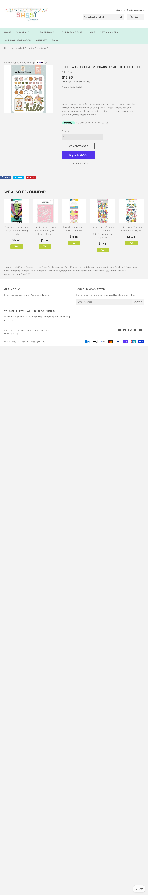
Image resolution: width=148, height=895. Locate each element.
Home (7, 32)
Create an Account (135, 10)
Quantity (66, 131)
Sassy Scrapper (18, 342)
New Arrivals (46, 32)
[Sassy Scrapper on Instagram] (135, 330)
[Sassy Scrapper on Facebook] (119, 330)
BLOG (55, 40)
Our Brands (23, 32)
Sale (92, 32)
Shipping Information (17, 40)
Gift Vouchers (109, 32)
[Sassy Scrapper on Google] (130, 330)
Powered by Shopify (36, 342)
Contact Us (19, 330)
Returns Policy (46, 330)
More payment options (78, 163)
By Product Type (72, 32)
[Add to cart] (16, 246)
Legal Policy (32, 330)
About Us (8, 330)
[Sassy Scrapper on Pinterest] (124, 330)
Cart (137, 16)
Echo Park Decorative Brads (76, 81)
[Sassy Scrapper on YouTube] (140, 330)
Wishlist (41, 40)
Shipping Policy (11, 334)
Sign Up (138, 301)
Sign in (119, 10)
